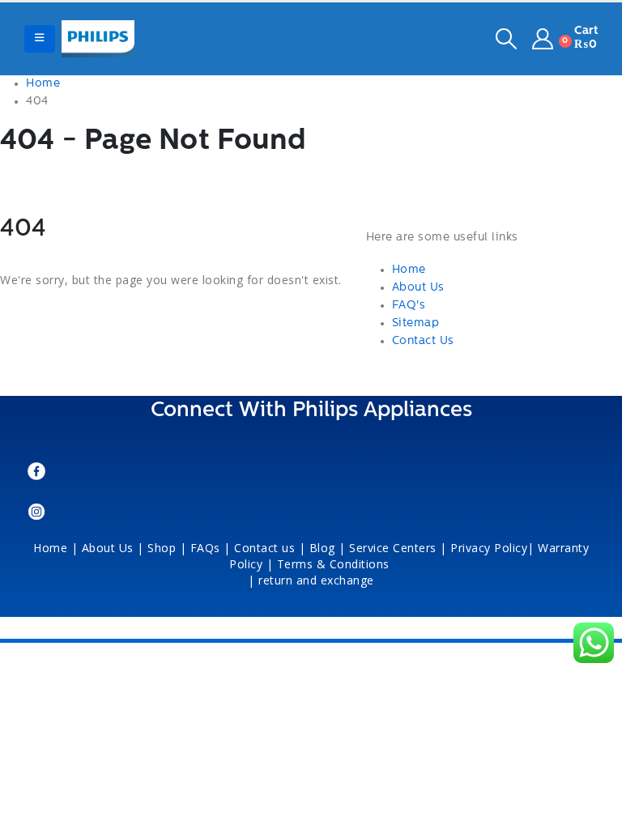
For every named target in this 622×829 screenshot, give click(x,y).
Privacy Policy (488, 547)
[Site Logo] (98, 39)
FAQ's (409, 306)
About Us (418, 288)
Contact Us (423, 341)
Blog (322, 547)
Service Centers (393, 547)
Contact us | (269, 547)
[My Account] (543, 39)
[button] (39, 39)
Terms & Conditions (335, 564)
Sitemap (416, 323)
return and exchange (316, 580)
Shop (161, 547)
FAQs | (210, 547)
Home (409, 270)
